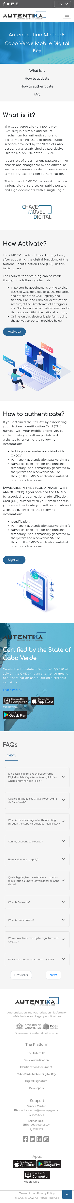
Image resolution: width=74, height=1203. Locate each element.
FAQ (37, 94)
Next (53, 975)
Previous (21, 975)
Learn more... (12, 690)
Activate (14, 331)
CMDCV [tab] (11, 755)
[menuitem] (37, 1054)
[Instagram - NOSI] (17, 4)
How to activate (37, 78)
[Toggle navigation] (67, 15)
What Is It (37, 71)
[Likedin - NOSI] (40, 1140)
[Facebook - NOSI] (4, 4)
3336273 (38, 1129)
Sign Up (14, 560)
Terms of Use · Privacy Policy (37, 1193)
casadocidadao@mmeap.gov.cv (37, 1110)
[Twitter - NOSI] (8, 4)
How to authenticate (37, 86)
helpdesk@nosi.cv (38, 1124)
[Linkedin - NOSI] (13, 4)
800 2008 (38, 1114)
